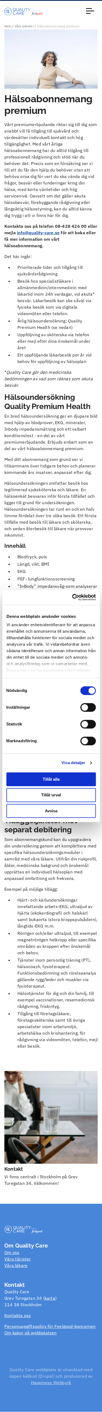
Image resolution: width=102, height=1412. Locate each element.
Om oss (11, 1252)
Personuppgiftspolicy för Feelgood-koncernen (50, 1326)
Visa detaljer (73, 762)
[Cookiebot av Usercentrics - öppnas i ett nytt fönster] (73, 597)
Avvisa (51, 811)
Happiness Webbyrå (51, 1382)
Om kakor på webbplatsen (30, 1332)
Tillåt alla (51, 779)
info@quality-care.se (38, 232)
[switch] (88, 707)
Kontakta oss (17, 1315)
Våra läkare (15, 1265)
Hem (7, 26)
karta (50, 1298)
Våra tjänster (24, 26)
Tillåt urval (51, 795)
